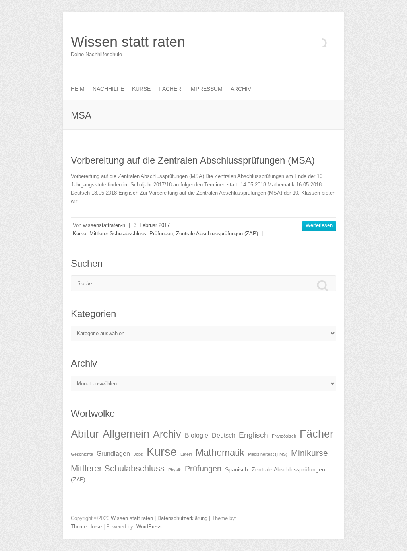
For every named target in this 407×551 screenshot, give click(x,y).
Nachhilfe (108, 89)
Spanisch (236, 470)
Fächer (170, 89)
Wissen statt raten (128, 41)
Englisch (253, 435)
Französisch (284, 436)
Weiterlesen (319, 225)
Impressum (206, 89)
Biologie (196, 435)
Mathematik (220, 452)
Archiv (241, 89)
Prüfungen (161, 233)
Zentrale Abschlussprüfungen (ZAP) (217, 233)
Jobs (138, 454)
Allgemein (126, 434)
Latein (186, 454)
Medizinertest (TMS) (267, 454)
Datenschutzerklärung (182, 518)
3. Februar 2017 (152, 225)
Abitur (85, 434)
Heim (78, 89)
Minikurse (309, 452)
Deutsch (223, 435)
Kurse (141, 89)
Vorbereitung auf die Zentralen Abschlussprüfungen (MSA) (193, 160)
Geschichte (82, 454)
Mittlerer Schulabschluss (117, 233)
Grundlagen (113, 453)
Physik (174, 469)
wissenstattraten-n (104, 225)
